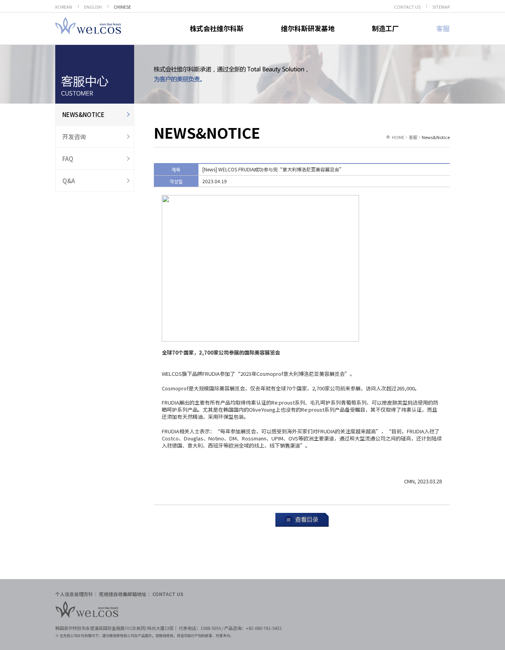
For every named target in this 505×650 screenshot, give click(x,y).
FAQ (67, 158)
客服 (443, 28)
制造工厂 (385, 28)
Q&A (68, 180)
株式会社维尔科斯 (216, 28)
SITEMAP (441, 7)
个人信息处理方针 (74, 594)
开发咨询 (74, 136)
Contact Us (167, 594)
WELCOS (88, 26)
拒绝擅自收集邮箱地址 (122, 594)
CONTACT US (407, 7)
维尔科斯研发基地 (308, 28)
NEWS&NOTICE (83, 114)
